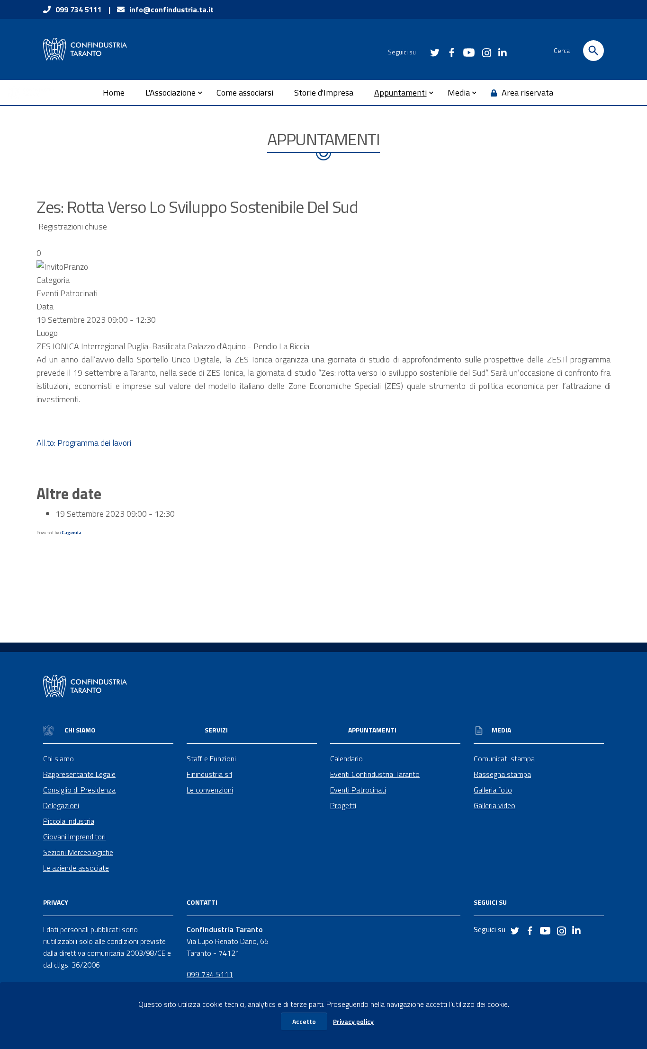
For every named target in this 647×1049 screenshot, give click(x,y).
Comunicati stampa (504, 758)
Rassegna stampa (502, 774)
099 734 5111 (78, 9)
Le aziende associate (76, 867)
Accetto (304, 1021)
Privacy (55, 902)
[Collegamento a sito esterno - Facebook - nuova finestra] (451, 51)
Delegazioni (61, 805)
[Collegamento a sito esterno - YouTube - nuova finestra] (468, 51)
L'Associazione (170, 92)
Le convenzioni (210, 789)
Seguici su (490, 902)
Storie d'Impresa (323, 92)
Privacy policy (353, 1021)
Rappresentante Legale (79, 774)
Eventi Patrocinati (358, 789)
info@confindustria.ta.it (171, 9)
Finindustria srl (209, 774)
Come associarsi (244, 92)
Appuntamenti (400, 92)
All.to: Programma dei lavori (83, 442)
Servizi (216, 730)
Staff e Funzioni (211, 758)
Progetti (343, 805)
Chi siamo (79, 730)
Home (114, 92)
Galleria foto (493, 789)
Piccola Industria (68, 821)
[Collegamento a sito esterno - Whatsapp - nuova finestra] (502, 49)
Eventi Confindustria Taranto (375, 774)
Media (459, 92)
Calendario (346, 758)
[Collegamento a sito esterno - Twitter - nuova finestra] (434, 51)
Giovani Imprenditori (74, 836)
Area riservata (527, 92)
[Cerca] (593, 50)
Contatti (202, 902)
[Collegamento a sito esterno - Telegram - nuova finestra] (485, 49)
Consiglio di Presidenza (79, 789)
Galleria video (494, 805)
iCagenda (70, 532)
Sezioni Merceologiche (78, 852)
